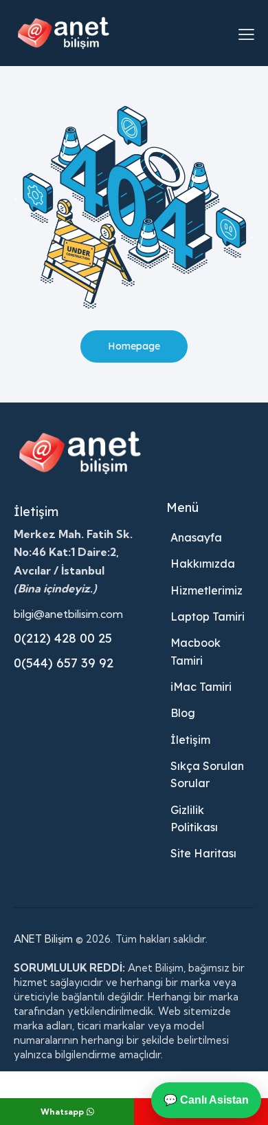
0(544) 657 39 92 (63, 663)
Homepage (134, 346)
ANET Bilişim (43, 938)
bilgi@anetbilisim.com (68, 614)
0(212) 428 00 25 (63, 638)
